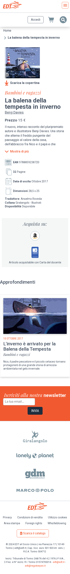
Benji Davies (14, 112)
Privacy (7, 517)
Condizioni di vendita (30, 517)
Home (7, 30)
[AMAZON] (35, 236)
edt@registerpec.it (35, 565)
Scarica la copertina (24, 83)
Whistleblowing (57, 523)
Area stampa (12, 523)
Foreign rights (33, 523)
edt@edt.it (59, 562)
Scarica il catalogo (34, 533)
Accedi (35, 19)
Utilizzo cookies (57, 517)
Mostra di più (19, 151)
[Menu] (65, 5)
